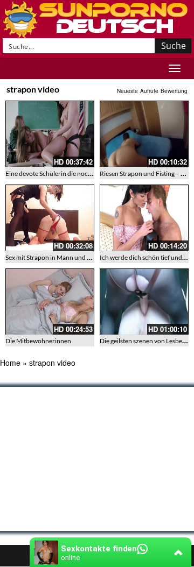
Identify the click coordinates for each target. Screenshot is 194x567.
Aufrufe (149, 91)
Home (10, 362)
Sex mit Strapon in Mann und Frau (52, 257)
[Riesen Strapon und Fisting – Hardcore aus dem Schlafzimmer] (144, 134)
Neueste (127, 91)
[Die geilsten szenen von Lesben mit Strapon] (144, 301)
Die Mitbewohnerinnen (38, 341)
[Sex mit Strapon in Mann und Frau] (49, 218)
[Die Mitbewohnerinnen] (49, 301)
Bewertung (174, 91)
